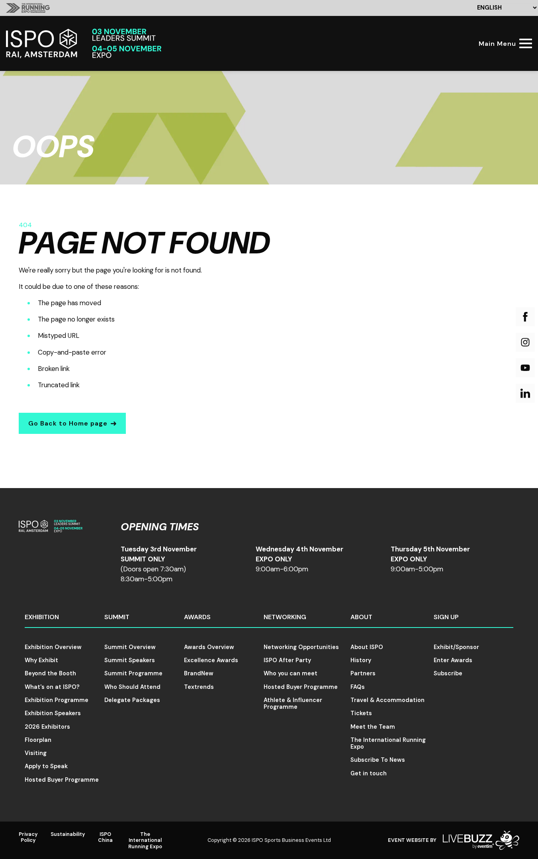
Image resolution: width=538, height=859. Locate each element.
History (360, 660)
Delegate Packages (132, 700)
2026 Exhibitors (47, 726)
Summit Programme (133, 673)
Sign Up (446, 617)
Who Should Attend (132, 686)
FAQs (357, 686)
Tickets (361, 713)
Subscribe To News (377, 759)
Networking (285, 617)
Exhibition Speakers (53, 713)
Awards (197, 617)
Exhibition (42, 617)
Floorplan (38, 739)
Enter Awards (453, 660)
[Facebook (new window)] (525, 316)
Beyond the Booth (50, 673)
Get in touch (368, 773)
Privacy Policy (28, 837)
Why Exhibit (41, 660)
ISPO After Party (287, 660)
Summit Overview (130, 647)
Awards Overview (209, 647)
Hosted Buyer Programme (62, 779)
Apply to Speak (46, 766)
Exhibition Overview (53, 647)
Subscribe (448, 673)
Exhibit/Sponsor (456, 647)
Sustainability (68, 834)
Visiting (36, 753)
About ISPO (366, 647)
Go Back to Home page (68, 423)
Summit (116, 617)
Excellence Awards (211, 660)
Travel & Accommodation (387, 700)
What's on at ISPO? (52, 686)
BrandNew (198, 673)
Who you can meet (290, 673)
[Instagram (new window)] (525, 342)
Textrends (199, 686)
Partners (363, 673)
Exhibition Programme (56, 700)
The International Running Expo (388, 743)
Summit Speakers (129, 660)
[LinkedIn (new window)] (525, 393)
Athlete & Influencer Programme (293, 703)
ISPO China (105, 837)
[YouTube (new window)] (525, 367)
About (361, 617)
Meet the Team (372, 726)
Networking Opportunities (301, 647)
